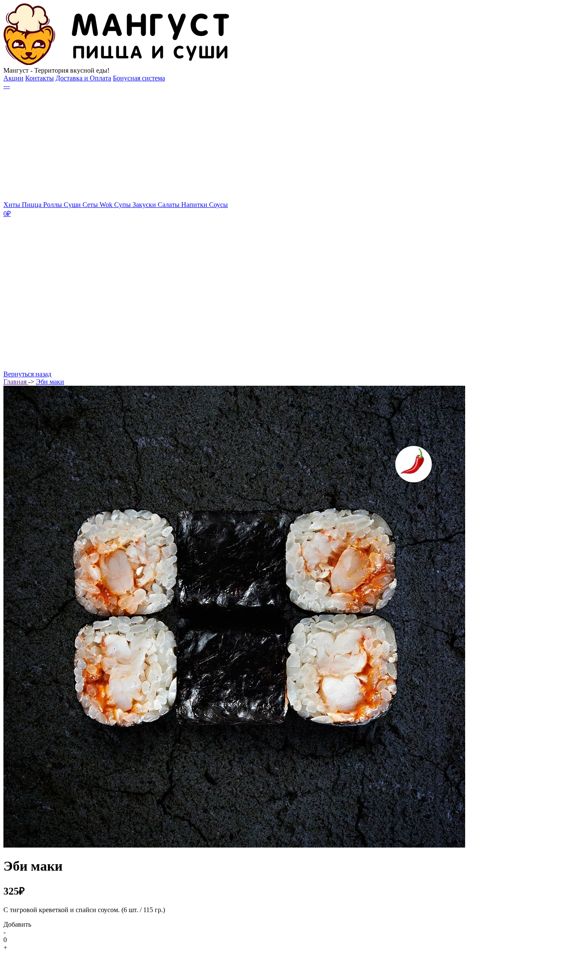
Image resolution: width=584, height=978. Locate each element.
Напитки (195, 204)
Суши (73, 204)
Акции (13, 78)
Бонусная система (139, 78)
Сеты (91, 204)
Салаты (169, 204)
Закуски (145, 204)
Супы (123, 204)
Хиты (12, 204)
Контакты (39, 78)
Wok (107, 204)
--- (6, 85)
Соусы (218, 204)
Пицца (32, 204)
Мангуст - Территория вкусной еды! (56, 70)
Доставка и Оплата (83, 78)
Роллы (53, 204)
